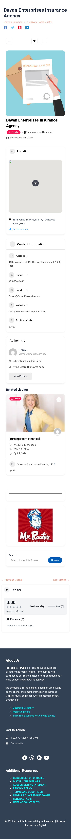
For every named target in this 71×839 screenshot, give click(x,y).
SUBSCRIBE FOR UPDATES (28, 778)
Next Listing (61, 580)
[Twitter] (12, 27)
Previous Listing (12, 580)
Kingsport (19, 457)
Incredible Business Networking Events (34, 715)
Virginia (52, 457)
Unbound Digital (37, 825)
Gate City (37, 454)
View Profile (20, 376)
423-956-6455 (16, 281)
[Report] (45, 41)
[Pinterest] (19, 27)
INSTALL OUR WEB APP (26, 781)
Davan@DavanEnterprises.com (25, 296)
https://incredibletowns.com (28, 366)
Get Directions (20, 229)
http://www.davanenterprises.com (27, 311)
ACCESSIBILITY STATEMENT (29, 784)
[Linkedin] (27, 27)
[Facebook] (5, 27)
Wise (16, 460)
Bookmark (34, 41)
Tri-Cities (28, 137)
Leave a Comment (13, 22)
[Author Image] (57, 432)
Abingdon (19, 454)
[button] (35, 183)
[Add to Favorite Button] (58, 399)
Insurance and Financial (40, 132)
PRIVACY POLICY (22, 788)
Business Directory (23, 707)
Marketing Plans (21, 711)
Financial (21, 480)
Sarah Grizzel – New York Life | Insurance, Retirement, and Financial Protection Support (33, 442)
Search (12, 555)
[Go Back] (9, 41)
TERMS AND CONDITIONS (28, 791)
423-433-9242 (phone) (25, 465)
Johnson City (50, 454)
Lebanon (29, 457)
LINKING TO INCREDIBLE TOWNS (31, 795)
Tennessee (16, 137)
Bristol (28, 454)
